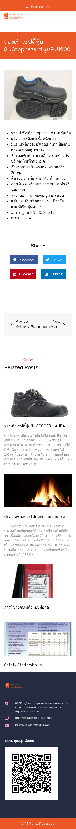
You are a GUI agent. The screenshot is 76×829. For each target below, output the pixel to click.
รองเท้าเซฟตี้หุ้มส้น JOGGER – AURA (34, 426)
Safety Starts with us (23, 665)
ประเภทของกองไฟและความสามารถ (34, 516)
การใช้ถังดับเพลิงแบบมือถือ (26, 607)
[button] (69, 16)
